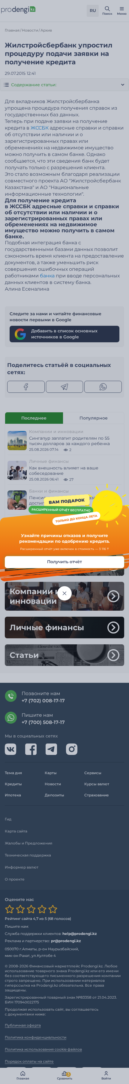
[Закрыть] (64, 593)
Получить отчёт (64, 561)
